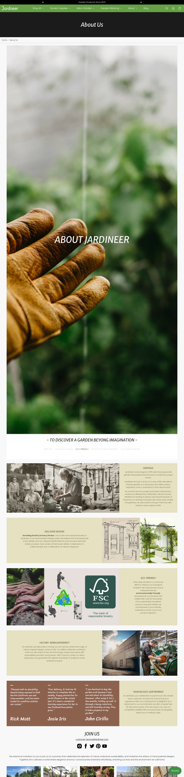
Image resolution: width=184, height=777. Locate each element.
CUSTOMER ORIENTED (130, 449)
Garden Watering (110, 8)
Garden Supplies (59, 8)
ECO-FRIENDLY (82, 449)
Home (4, 40)
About (131, 8)
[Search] (166, 8)
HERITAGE (48, 449)
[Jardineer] (10, 8)
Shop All (37, 8)
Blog (146, 8)
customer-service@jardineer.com (92, 739)
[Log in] (173, 8)
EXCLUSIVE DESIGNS (64, 449)
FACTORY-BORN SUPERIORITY (104, 449)
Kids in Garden (85, 8)
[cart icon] (179, 8)
